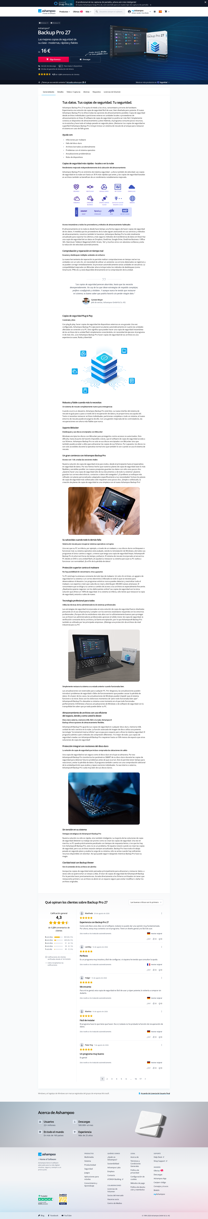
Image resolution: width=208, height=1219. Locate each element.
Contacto (111, 1175)
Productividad (90, 1165)
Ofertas (77, 11)
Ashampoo (159, 1194)
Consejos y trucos (161, 1186)
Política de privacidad (135, 1171)
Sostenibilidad (113, 1163)
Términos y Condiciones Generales (136, 1163)
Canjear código (160, 1182)
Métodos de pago (138, 1183)
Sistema (87, 1161)
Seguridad (88, 1169)
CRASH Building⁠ (114, 1179)
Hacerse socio (113, 1199)
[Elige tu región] (160, 11)
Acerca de (135, 1157)
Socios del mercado (115, 1195)
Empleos (111, 1171)
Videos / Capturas (73, 92)
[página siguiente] (145, 1079)
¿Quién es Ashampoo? (112, 1158)
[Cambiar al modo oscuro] (154, 11)
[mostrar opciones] (161, 913)
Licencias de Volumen (112, 92)
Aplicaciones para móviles (91, 1177)
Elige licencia (54, 59)
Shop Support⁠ (159, 1161)
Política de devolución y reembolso (138, 1188)
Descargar (86, 59)
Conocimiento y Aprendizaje (90, 1184)
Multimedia (89, 1157)
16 (136, 1079)
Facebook (54, 1215)
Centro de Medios (114, 1203)
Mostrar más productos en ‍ (151, 82)
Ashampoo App (160, 1178)
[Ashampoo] (46, 1154)
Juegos (87, 1173)
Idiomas (86, 92)
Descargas (158, 1174)
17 (140, 1079)
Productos (63, 11)
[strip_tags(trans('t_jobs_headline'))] (63, 1199)
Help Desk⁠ (158, 1157)
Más (87, 11)
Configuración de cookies (138, 1177)
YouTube (68, 1215)
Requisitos (97, 92)
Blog (42, 1215)
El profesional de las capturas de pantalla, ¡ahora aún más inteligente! (106, 2)
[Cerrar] (205, 2)
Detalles (60, 92)
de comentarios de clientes (65, 74)
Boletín (156, 1190)
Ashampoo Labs (114, 1167)
